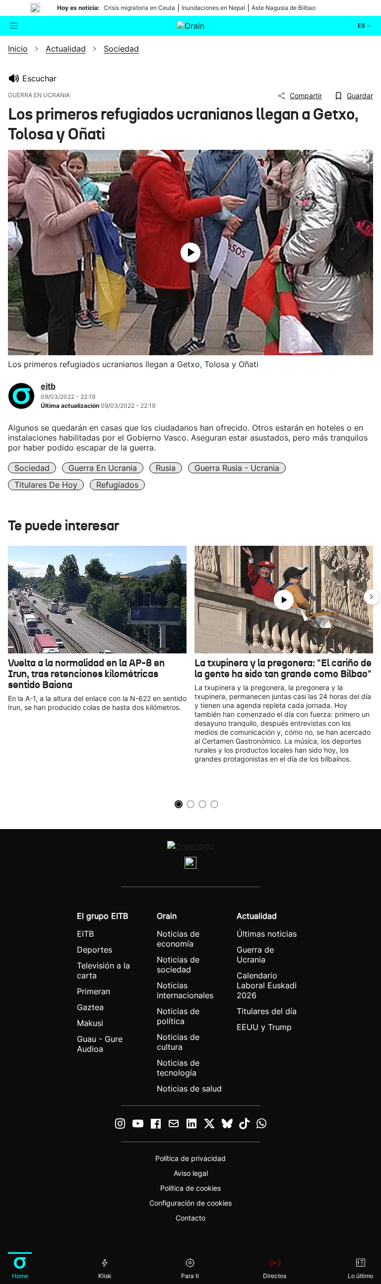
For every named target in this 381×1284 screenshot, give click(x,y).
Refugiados (117, 485)
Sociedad (32, 468)
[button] (372, 597)
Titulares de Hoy (45, 485)
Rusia (166, 468)
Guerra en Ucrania (102, 468)
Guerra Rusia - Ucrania (236, 468)
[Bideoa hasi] (190, 252)
